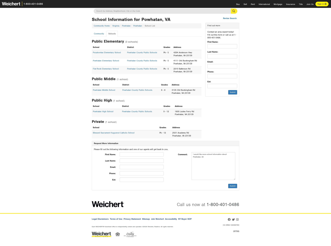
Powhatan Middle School (104, 90)
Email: (210, 62)
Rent (253, 4)
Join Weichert (157, 219)
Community (99, 33)
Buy (238, 4)
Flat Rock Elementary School (106, 69)
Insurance (290, 4)
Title (301, 4)
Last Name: (212, 52)
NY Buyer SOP (185, 219)
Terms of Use (116, 219)
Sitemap (146, 219)
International (264, 4)
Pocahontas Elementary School (107, 52)
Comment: (182, 154)
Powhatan (126, 26)
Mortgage (278, 4)
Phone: (210, 71)
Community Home (102, 26)
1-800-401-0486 (33, 4)
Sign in (321, 4)
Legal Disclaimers (100, 219)
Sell (245, 4)
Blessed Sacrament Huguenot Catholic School (113, 133)
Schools (112, 33)
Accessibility (171, 219)
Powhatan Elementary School (106, 60)
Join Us (310, 4)
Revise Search (230, 18)
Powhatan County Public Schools (142, 52)
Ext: (209, 81)
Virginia (115, 26)
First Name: (212, 42)
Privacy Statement (132, 219)
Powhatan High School (103, 111)
